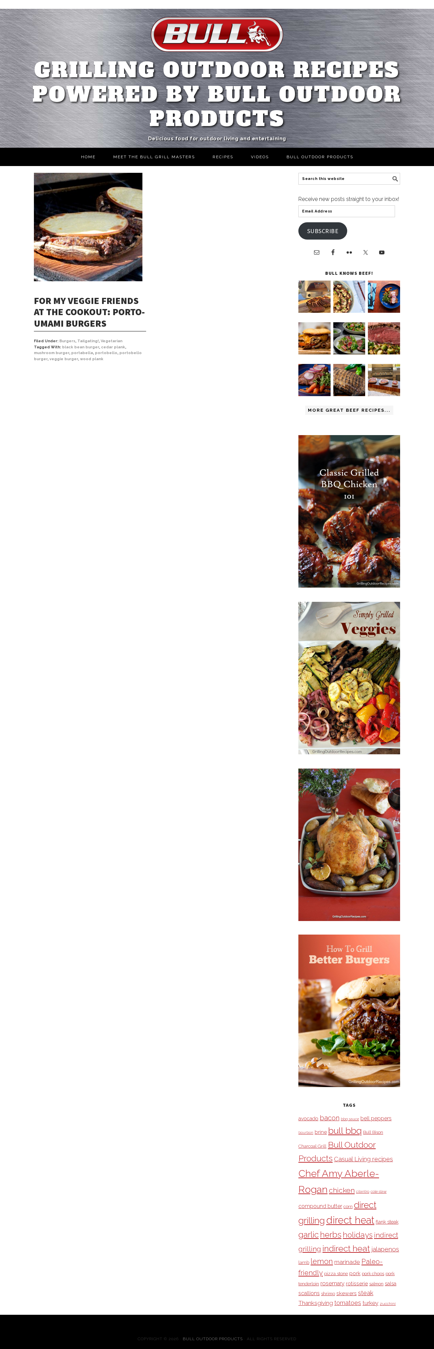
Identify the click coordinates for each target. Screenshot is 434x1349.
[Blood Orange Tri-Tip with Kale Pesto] (349, 352)
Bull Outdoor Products (213, 1338)
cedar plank (113, 347)
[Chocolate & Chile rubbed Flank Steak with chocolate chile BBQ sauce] (349, 394)
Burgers (67, 341)
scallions (309, 1293)
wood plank (91, 359)
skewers (346, 1293)
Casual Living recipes (363, 1159)
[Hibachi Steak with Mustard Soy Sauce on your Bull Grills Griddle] (349, 311)
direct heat (350, 1220)
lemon (322, 1261)
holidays (358, 1234)
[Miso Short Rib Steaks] (384, 311)
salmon (376, 1283)
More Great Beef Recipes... (349, 410)
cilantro (362, 1191)
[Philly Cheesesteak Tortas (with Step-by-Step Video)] (314, 352)
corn (348, 1206)
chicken (342, 1190)
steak (365, 1292)
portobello (106, 353)
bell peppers (376, 1118)
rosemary (332, 1283)
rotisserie (357, 1283)
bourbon (305, 1132)
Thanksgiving (315, 1303)
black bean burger (80, 347)
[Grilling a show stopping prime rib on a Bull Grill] (384, 352)
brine (321, 1132)
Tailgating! (88, 341)
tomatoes (347, 1302)
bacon (329, 1118)
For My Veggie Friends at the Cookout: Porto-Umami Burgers (89, 311)
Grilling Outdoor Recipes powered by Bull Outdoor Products (217, 94)
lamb (303, 1262)
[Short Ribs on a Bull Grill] (314, 394)
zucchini (388, 1303)
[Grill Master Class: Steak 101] (384, 394)
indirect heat (346, 1248)
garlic (308, 1235)
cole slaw (379, 1191)
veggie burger (64, 359)
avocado (308, 1118)
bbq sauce (350, 1119)
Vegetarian (111, 341)
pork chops (373, 1273)
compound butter (320, 1206)
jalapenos (385, 1249)
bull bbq (345, 1130)
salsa (390, 1283)
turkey (370, 1303)
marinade (347, 1261)
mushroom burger (51, 353)
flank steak (387, 1222)
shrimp (328, 1293)
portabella (82, 353)
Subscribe (323, 231)
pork (354, 1273)
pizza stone (336, 1273)
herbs (330, 1235)
